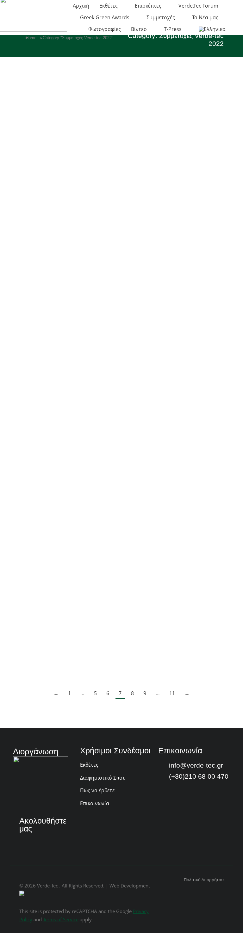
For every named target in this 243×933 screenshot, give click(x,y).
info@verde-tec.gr (196, 765)
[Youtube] (40, 841)
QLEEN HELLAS (44, 508)
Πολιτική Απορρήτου (204, 879)
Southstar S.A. (41, 194)
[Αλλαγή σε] (212, 29)
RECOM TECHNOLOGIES (170, 314)
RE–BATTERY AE (46, 411)
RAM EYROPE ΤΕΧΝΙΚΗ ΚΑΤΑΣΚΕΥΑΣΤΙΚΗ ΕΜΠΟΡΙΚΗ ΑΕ (168, 419)
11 (172, 693)
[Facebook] (24, 841)
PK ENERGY (38, 605)
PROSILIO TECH (156, 508)
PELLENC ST (151, 605)
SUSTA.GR (36, 97)
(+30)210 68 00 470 (198, 776)
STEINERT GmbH (158, 97)
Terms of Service (60, 919)
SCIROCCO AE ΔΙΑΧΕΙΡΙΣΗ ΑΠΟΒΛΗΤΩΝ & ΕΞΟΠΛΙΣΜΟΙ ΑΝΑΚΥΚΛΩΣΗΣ (177, 201)
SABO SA (33, 314)
